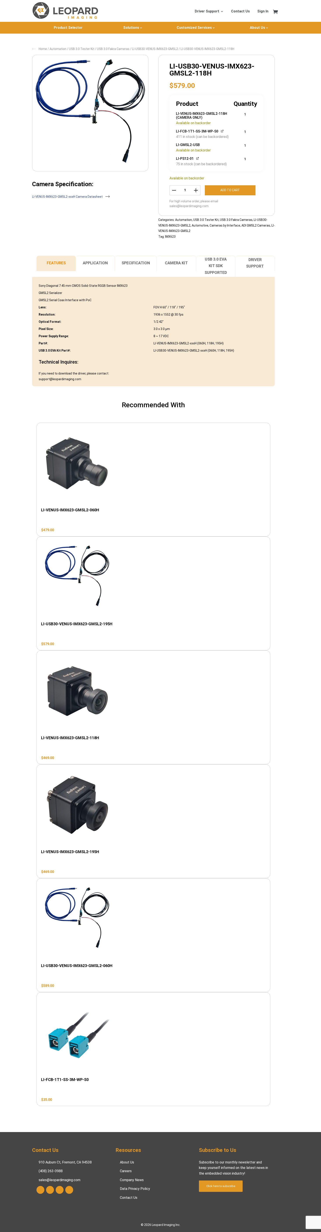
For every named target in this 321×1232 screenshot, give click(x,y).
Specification (136, 263)
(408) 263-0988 (51, 1171)
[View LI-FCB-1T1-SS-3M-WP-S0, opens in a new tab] (222, 130)
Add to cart (230, 190)
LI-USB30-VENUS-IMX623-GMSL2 (155, 49)
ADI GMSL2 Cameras (256, 225)
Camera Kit (176, 263)
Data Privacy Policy (135, 1189)
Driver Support (207, 11)
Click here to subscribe (220, 1186)
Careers (126, 1171)
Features (56, 263)
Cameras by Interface (225, 225)
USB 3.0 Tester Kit (81, 49)
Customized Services (194, 28)
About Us (257, 28)
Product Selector (68, 28)
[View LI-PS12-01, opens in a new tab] (197, 158)
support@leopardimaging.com (60, 379)
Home (43, 49)
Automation (58, 49)
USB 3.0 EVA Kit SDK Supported (216, 266)
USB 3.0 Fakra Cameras (113, 49)
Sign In (262, 11)
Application (95, 263)
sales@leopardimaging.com (189, 206)
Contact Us (240, 11)
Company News (132, 1180)
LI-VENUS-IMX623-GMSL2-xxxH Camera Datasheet (67, 196)
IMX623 (170, 236)
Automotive (200, 225)
